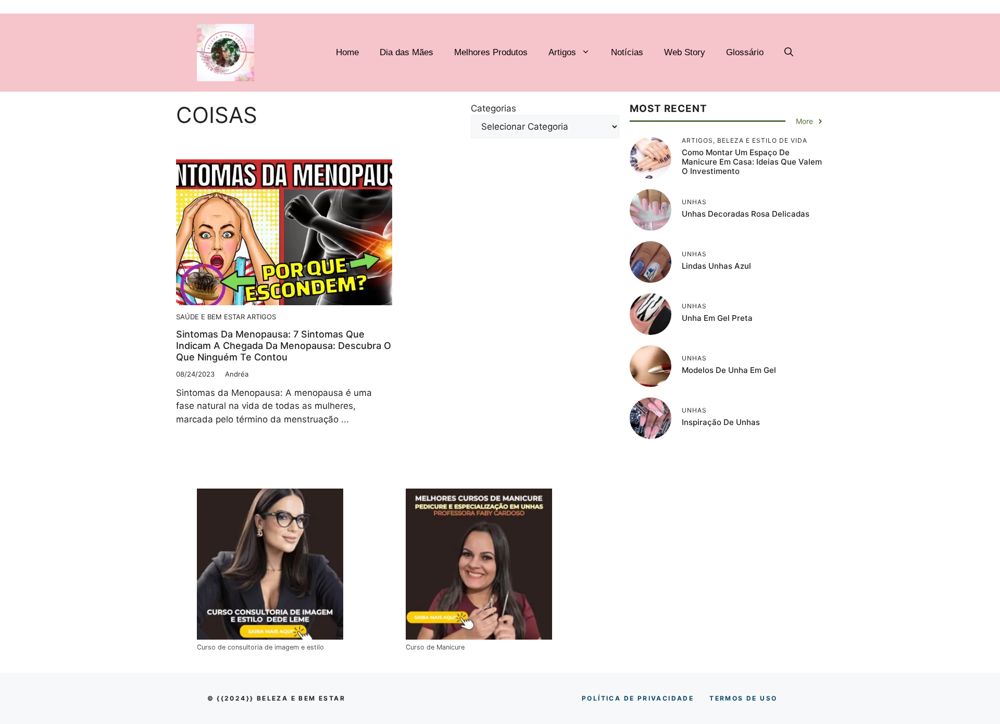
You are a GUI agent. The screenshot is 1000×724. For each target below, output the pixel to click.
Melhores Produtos (491, 52)
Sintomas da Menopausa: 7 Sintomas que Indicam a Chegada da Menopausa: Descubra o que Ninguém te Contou (283, 345)
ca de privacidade (638, 698)
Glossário (745, 52)
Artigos (562, 52)
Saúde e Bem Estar (210, 317)
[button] (789, 52)
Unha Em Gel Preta (717, 318)
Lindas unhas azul (716, 266)
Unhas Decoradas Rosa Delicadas (745, 214)
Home (347, 52)
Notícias (627, 52)
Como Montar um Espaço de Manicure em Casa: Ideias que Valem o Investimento (752, 161)
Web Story (684, 52)
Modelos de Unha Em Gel (729, 370)
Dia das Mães (406, 52)
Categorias (493, 108)
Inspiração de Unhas (721, 422)
